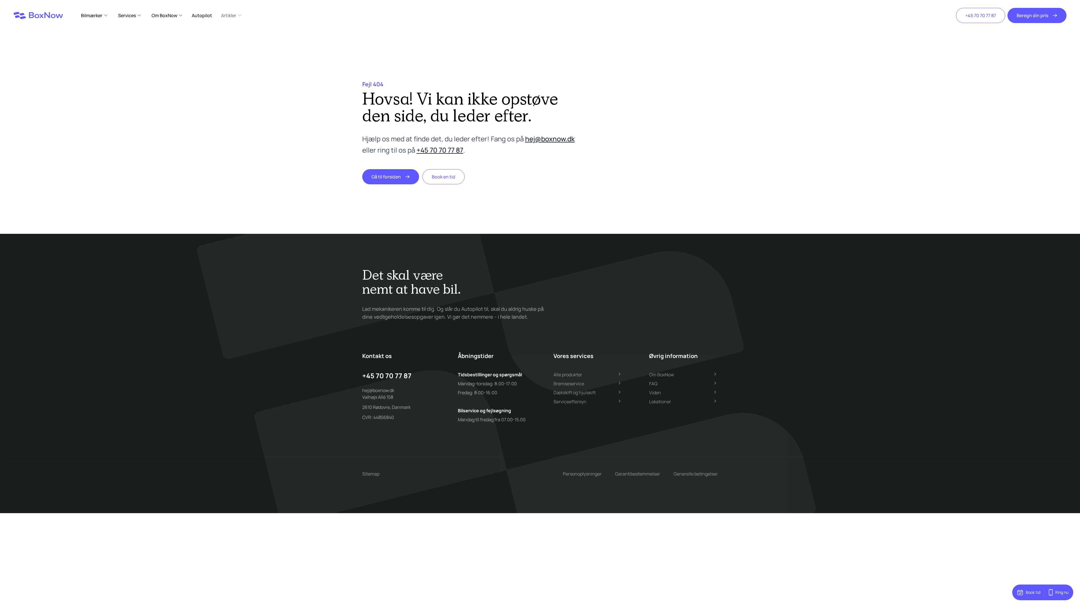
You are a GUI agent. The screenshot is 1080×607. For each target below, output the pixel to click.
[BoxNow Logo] (38, 15)
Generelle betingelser (696, 474)
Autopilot (202, 15)
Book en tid (443, 177)
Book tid (1033, 592)
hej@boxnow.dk (550, 138)
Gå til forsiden (386, 177)
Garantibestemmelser (637, 474)
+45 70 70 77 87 (980, 15)
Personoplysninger (582, 474)
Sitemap (370, 474)
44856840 (383, 417)
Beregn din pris (1032, 15)
